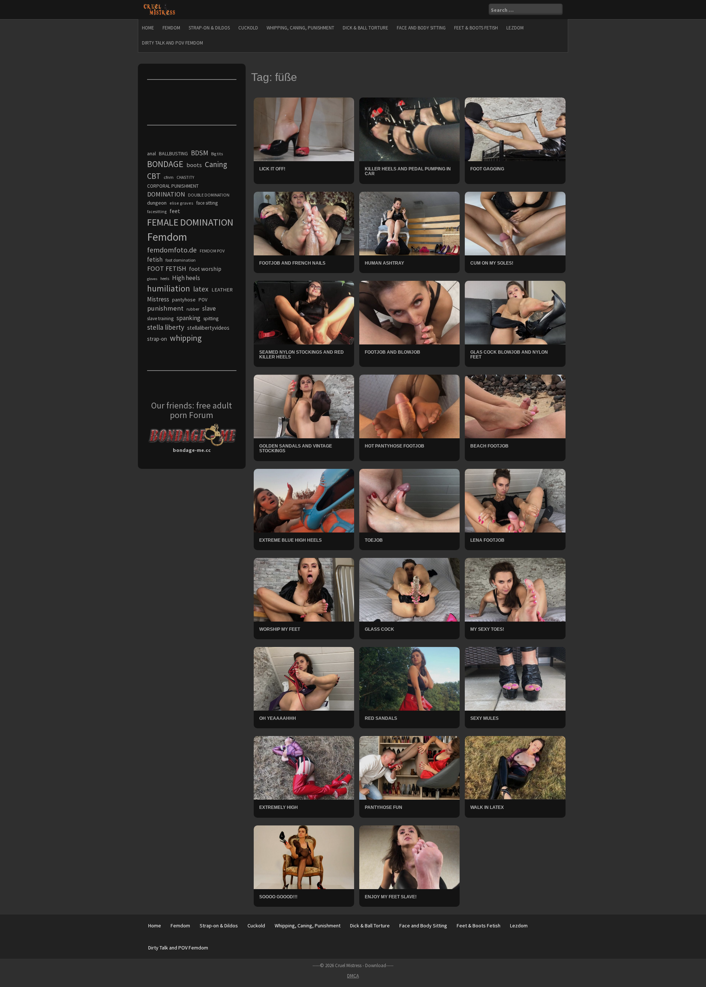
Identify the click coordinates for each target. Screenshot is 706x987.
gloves (152, 278)
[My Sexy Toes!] (515, 589)
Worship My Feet (279, 629)
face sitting (207, 203)
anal (151, 153)
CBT (154, 176)
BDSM (199, 152)
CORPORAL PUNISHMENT (173, 186)
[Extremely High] (304, 767)
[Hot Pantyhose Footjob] (409, 406)
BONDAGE (165, 164)
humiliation (168, 288)
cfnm (169, 177)
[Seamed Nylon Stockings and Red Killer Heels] (304, 312)
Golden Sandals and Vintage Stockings (295, 448)
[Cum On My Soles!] (515, 222)
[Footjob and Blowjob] (409, 312)
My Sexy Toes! (487, 629)
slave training (160, 318)
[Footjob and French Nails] (304, 222)
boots (194, 165)
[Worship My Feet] (304, 589)
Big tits (217, 153)
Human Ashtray (384, 263)
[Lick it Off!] (304, 128)
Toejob (374, 540)
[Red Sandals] (409, 678)
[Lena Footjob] (515, 500)
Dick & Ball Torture (365, 28)
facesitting (157, 211)
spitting (210, 318)
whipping (186, 338)
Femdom (171, 28)
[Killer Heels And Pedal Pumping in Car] (409, 128)
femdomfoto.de (172, 249)
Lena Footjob (487, 540)
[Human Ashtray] (409, 222)
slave (209, 308)
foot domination (180, 260)
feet (175, 211)
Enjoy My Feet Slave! (391, 896)
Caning (216, 164)
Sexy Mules (484, 718)
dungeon (157, 202)
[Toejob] (409, 500)
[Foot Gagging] (515, 128)
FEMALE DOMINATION (190, 222)
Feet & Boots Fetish (476, 28)
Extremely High (278, 807)
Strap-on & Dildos (209, 28)
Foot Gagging (487, 168)
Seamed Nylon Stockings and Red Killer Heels (301, 355)
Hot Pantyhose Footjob (394, 446)
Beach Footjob (489, 446)
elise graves (181, 203)
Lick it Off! (272, 168)
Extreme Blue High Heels (290, 540)
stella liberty (165, 327)
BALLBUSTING (173, 153)
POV (203, 300)
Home (148, 28)
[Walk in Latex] (515, 767)
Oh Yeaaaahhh (277, 718)
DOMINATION (166, 194)
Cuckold (248, 28)
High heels (186, 278)
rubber (192, 309)
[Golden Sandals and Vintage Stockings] (304, 406)
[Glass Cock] (409, 589)
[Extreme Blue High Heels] (304, 500)
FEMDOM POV (212, 251)
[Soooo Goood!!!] (304, 856)
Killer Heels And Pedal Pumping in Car (408, 171)
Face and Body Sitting (421, 28)
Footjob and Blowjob (392, 352)
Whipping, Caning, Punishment (300, 28)
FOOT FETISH (166, 268)
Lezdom (515, 28)
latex (200, 288)
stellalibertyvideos (208, 327)
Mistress (158, 299)
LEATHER (222, 289)
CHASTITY (185, 177)
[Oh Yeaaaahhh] (304, 678)
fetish (155, 259)
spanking (188, 318)
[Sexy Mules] (515, 678)
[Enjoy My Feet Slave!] (409, 856)
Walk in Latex (487, 807)
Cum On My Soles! (491, 263)
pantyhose (184, 299)
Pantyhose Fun (383, 807)
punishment (165, 308)
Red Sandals (381, 718)
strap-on (157, 338)
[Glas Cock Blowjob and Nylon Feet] (515, 312)
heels (164, 278)
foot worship (205, 268)
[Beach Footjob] (515, 406)
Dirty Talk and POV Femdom (172, 43)
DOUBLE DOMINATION (208, 195)
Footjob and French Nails (292, 263)
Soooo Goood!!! (278, 896)
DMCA (353, 976)
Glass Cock (379, 629)
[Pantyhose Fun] (409, 767)
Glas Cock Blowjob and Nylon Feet (509, 355)
